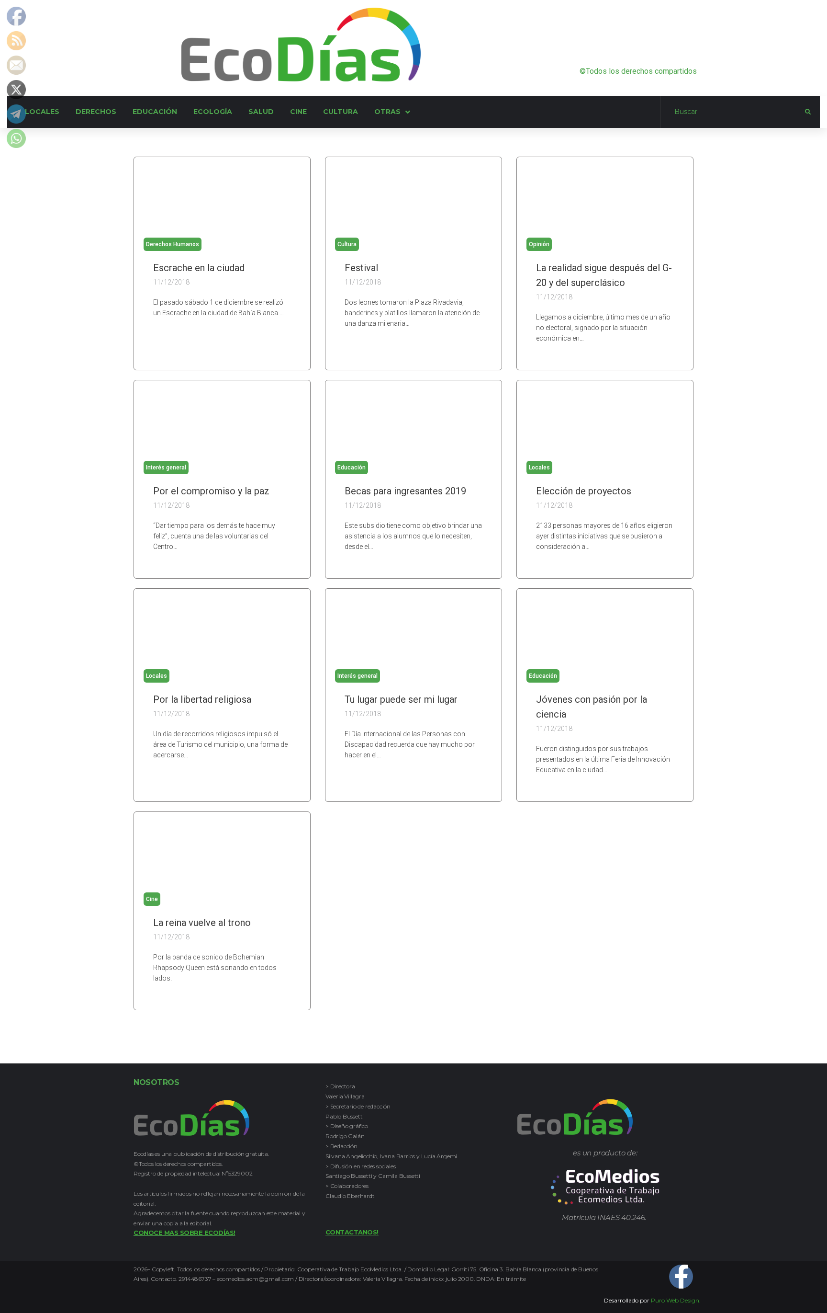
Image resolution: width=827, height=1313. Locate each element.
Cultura (347, 244)
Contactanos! (352, 1232)
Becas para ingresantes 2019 (405, 491)
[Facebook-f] (681, 1277)
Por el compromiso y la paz (211, 491)
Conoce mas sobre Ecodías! (184, 1232)
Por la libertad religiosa (202, 699)
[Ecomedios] (605, 1187)
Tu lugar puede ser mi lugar (401, 699)
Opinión (539, 244)
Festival (361, 268)
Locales (539, 467)
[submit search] (808, 112)
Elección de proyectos (583, 491)
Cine (152, 899)
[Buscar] (733, 112)
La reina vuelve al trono (202, 922)
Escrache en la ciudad (199, 268)
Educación (351, 467)
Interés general (166, 467)
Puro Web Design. (676, 1300)
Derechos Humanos (172, 244)
